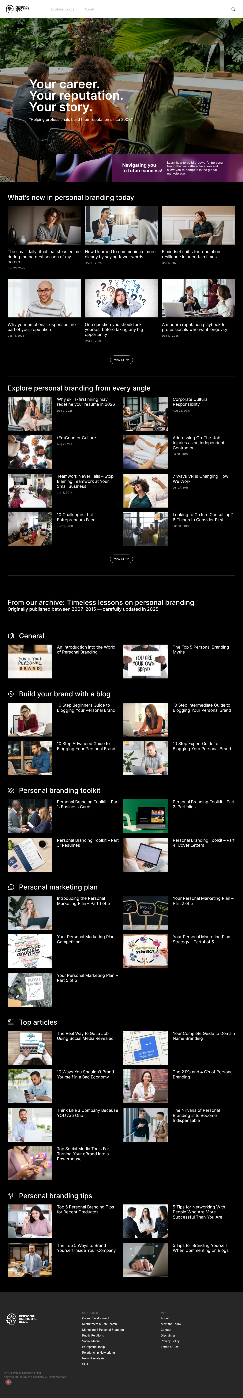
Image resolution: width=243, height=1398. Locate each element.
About (89, 9)
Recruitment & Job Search (99, 1324)
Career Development (95, 1318)
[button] (121, 359)
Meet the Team (171, 1324)
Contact (166, 1330)
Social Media (91, 1341)
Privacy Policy (170, 1341)
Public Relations (93, 1335)
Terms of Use (169, 1347)
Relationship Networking (98, 1352)
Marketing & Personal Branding (103, 1330)
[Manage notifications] (8, 1382)
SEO (85, 1364)
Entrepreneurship (93, 1347)
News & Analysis (93, 1358)
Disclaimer (168, 1335)
